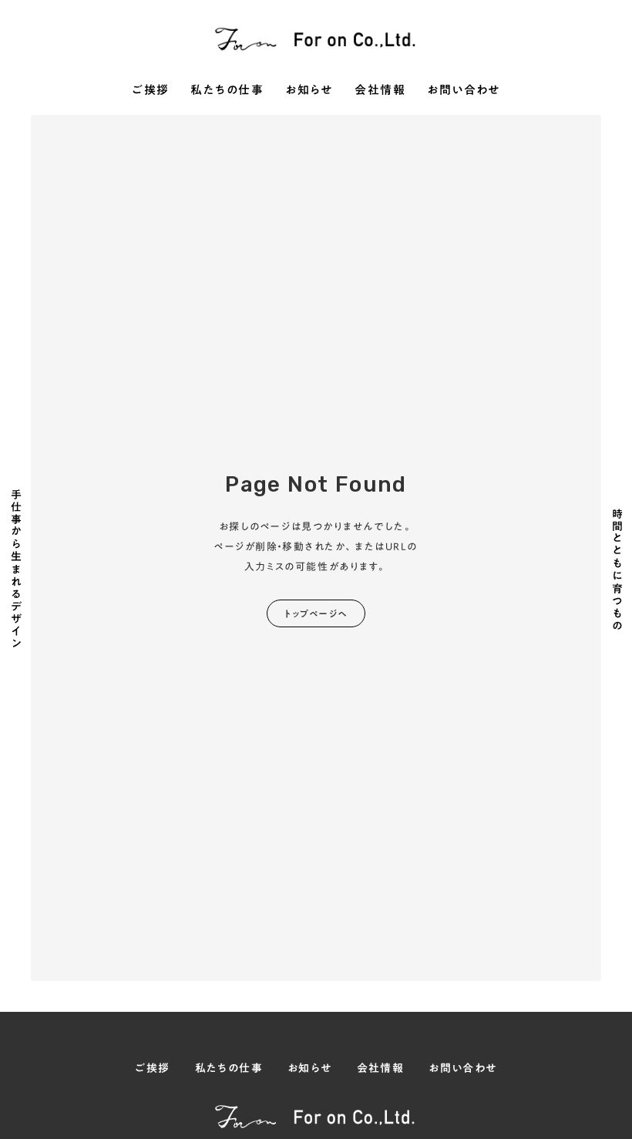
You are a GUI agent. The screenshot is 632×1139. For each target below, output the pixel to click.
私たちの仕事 (227, 90)
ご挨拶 (151, 90)
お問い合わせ (463, 90)
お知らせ (309, 90)
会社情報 (380, 90)
